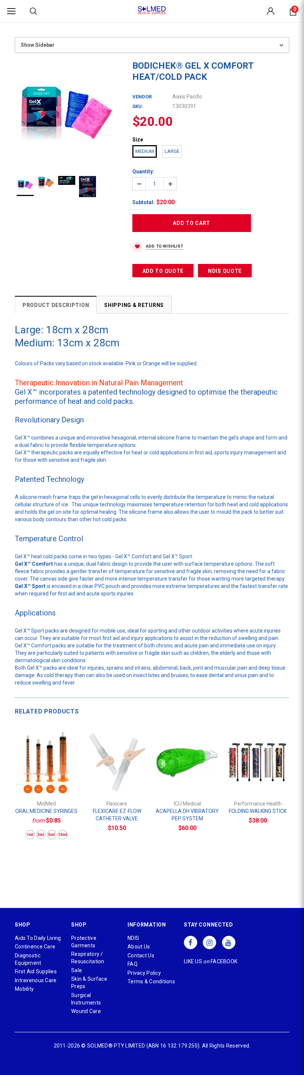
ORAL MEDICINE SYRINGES (46, 811)
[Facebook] (190, 942)
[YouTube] (228, 942)
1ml (30, 835)
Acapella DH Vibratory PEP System (187, 814)
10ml (62, 835)
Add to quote (163, 271)
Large (172, 151)
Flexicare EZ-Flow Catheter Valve (117, 814)
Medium (144, 151)
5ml (51, 835)
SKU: (137, 106)
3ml (40, 835)
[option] (66, 111)
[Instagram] (209, 942)
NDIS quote (225, 271)
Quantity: (143, 171)
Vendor (142, 96)
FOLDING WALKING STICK (258, 811)
